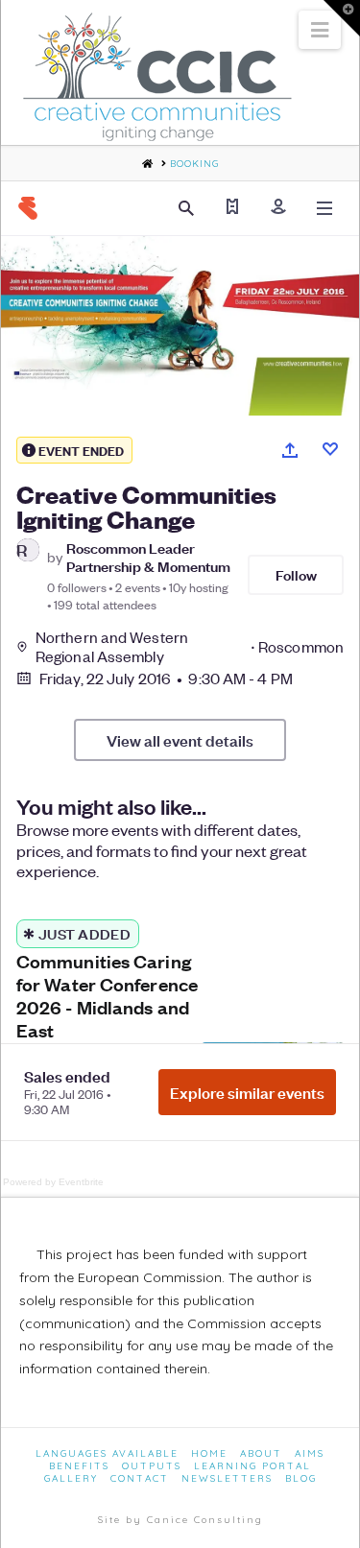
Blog (301, 1478)
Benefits (79, 1466)
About (261, 1453)
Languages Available (107, 1453)
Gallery (71, 1478)
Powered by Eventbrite (53, 1182)
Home (209, 1453)
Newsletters (227, 1478)
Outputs (151, 1466)
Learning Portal (252, 1466)
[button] (320, 30)
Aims (309, 1453)
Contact (139, 1478)
